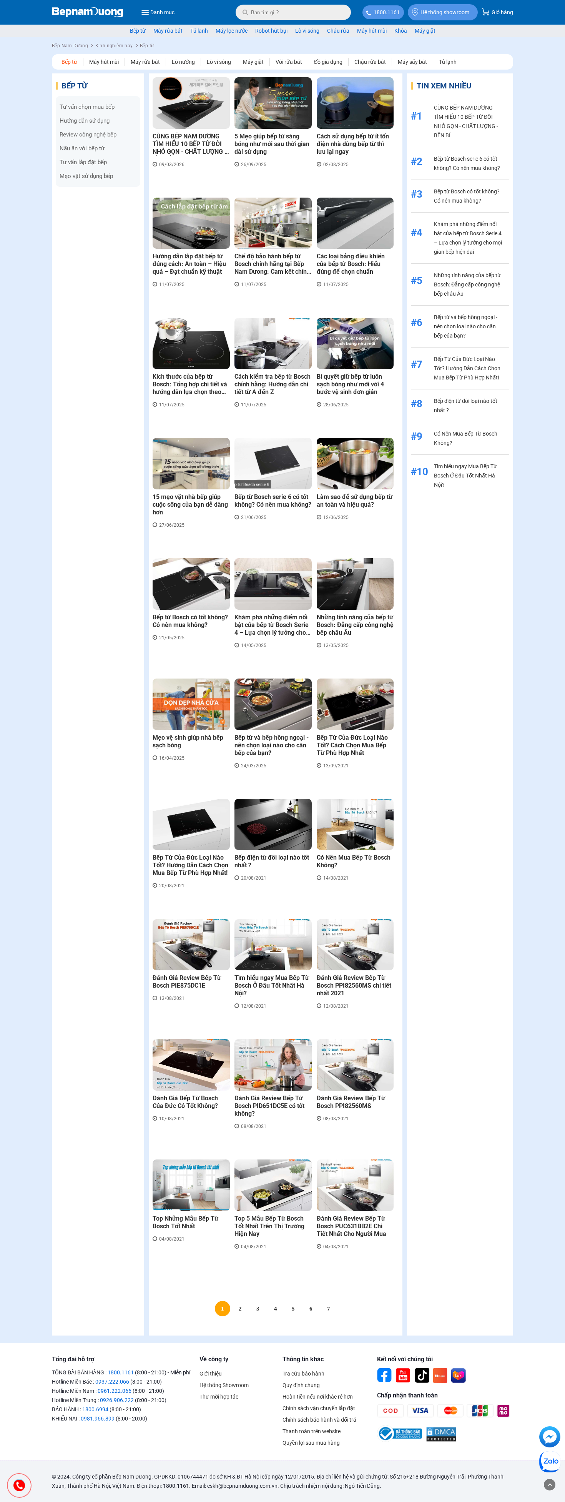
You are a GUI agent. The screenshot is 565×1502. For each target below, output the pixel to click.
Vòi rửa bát (289, 62)
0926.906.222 (117, 1400)
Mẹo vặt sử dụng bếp (86, 176)
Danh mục (162, 12)
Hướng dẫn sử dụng (85, 120)
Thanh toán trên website (311, 1431)
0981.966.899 (98, 1419)
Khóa (400, 31)
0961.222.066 (114, 1391)
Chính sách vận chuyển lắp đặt (318, 1408)
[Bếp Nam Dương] (88, 12)
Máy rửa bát (168, 31)
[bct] (399, 1440)
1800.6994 (95, 1409)
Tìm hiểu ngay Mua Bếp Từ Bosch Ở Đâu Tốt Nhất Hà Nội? (465, 475)
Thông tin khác (303, 1359)
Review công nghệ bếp (88, 134)
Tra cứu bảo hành (303, 1374)
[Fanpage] (384, 1375)
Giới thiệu (210, 1374)
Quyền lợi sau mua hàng (311, 1443)
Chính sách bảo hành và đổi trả (319, 1420)
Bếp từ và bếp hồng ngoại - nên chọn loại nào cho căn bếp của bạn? (465, 326)
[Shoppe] (440, 1375)
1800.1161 (387, 12)
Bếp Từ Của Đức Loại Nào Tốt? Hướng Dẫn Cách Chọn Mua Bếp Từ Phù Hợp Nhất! (467, 368)
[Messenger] (549, 1438)
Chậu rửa (338, 31)
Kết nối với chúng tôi (405, 1359)
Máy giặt (425, 31)
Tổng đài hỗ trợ (73, 1359)
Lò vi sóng (307, 31)
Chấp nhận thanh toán (407, 1395)
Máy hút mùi (372, 31)
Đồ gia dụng (328, 62)
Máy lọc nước (232, 31)
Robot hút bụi (271, 31)
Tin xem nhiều (444, 85)
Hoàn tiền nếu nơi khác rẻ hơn (317, 1397)
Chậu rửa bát (370, 62)
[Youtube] (403, 1375)
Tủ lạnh (199, 31)
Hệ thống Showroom (224, 1385)
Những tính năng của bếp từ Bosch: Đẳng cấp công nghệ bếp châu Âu (467, 284)
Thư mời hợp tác (218, 1397)
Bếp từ (138, 31)
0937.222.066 (112, 1382)
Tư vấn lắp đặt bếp (83, 162)
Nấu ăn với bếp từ (82, 148)
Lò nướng (183, 62)
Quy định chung (301, 1385)
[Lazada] (458, 1375)
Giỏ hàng (501, 12)
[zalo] (549, 1463)
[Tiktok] (421, 1375)
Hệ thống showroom (444, 12)
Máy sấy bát (412, 62)
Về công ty (213, 1359)
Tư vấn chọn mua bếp (87, 106)
